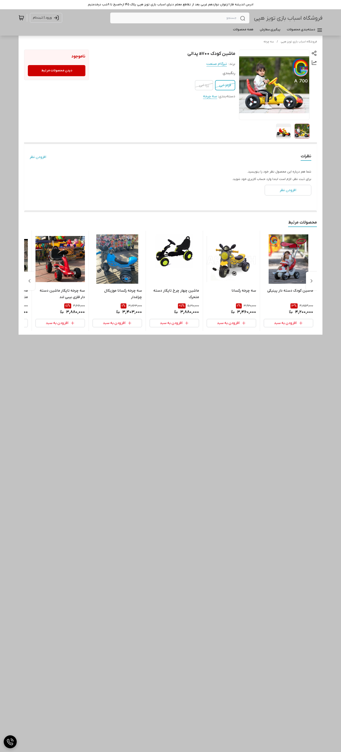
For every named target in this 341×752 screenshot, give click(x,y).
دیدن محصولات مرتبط (56, 70)
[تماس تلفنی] (10, 741)
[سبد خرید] (21, 18)
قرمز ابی (225, 85)
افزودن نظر (38, 157)
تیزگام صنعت (216, 64)
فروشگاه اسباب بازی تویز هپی (288, 18)
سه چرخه (269, 42)
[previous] (311, 281)
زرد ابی (204, 85)
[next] (29, 281)
